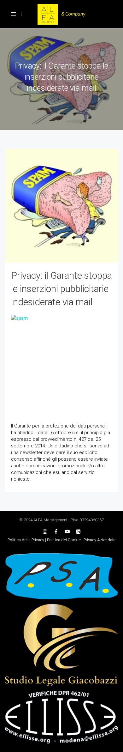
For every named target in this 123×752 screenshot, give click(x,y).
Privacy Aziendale (99, 539)
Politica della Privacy (26, 539)
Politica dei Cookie (64, 539)
